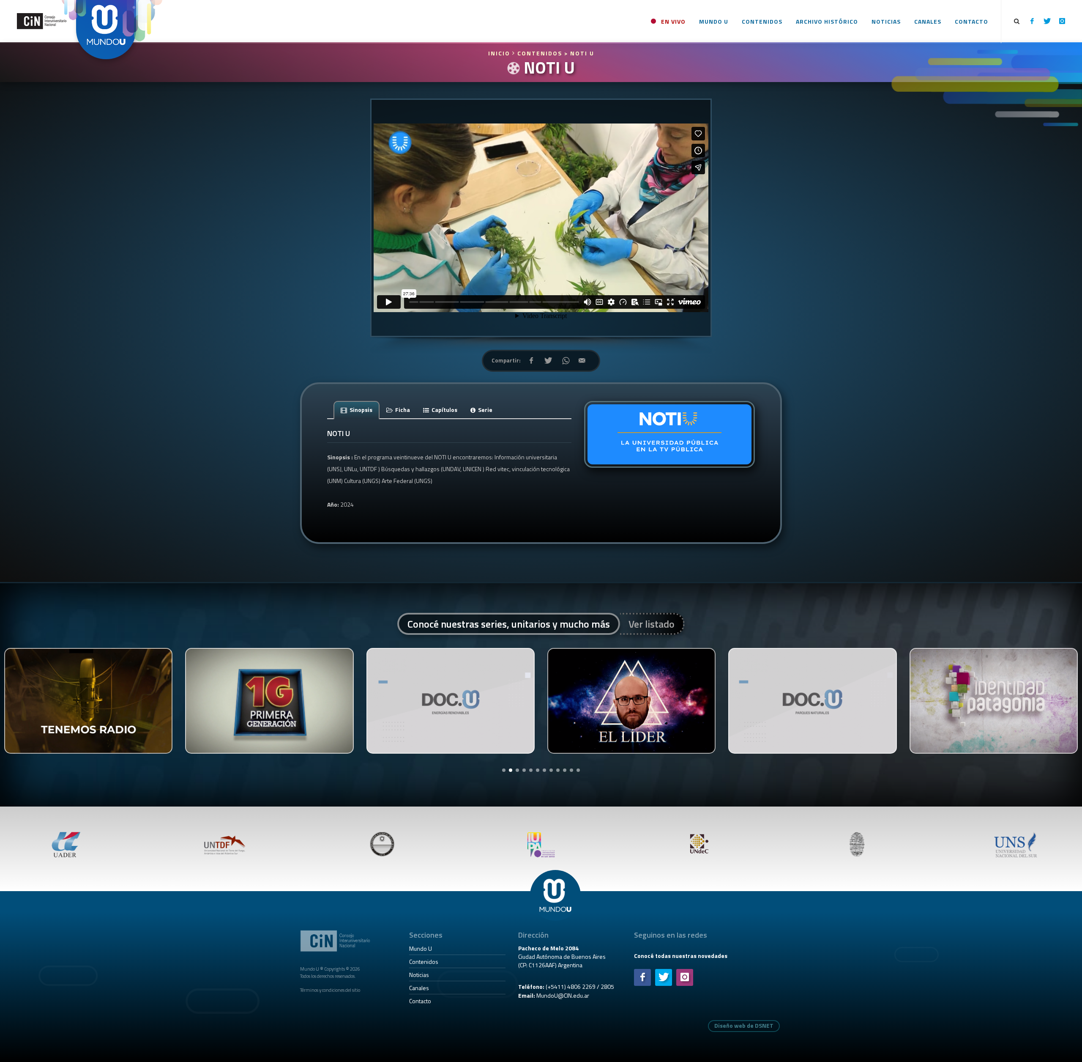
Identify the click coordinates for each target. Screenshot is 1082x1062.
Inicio (500, 53)
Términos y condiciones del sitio (330, 989)
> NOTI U (579, 53)
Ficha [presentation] (402, 409)
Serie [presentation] (484, 409)
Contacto (420, 1000)
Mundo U (420, 948)
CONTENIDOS (539, 53)
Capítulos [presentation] (443, 409)
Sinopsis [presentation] (360, 409)
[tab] (356, 409)
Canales (419, 987)
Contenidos (423, 961)
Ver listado (651, 623)
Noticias (419, 974)
